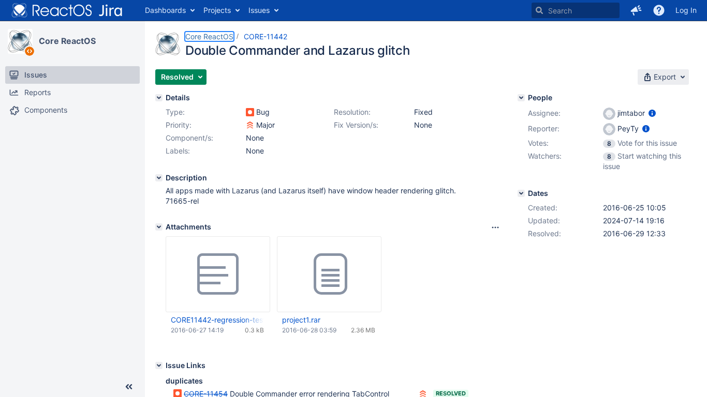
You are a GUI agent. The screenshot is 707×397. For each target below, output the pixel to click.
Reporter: (543, 128)
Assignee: (544, 113)
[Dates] (521, 193)
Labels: (178, 150)
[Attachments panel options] (495, 227)
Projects (217, 10)
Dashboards (165, 10)
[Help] (658, 10)
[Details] (159, 97)
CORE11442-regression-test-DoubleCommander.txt (217, 319)
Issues (259, 10)
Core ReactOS (67, 41)
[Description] (159, 177)
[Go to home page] (67, 10)
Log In (686, 10)
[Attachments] (159, 227)
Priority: (179, 124)
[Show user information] (652, 113)
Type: (175, 112)
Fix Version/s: (356, 124)
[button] (636, 10)
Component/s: (189, 137)
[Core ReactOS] (20, 41)
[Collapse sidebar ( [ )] (129, 386)
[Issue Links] (159, 365)
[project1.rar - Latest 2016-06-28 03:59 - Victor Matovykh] (329, 274)
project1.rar (301, 319)
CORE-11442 (265, 36)
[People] (521, 97)
